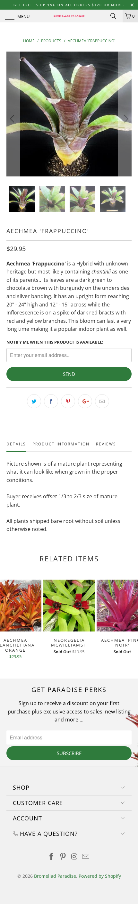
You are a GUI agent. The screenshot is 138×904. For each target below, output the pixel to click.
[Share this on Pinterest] (68, 401)
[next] (125, 119)
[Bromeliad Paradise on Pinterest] (63, 857)
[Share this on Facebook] (51, 401)
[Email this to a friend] (102, 401)
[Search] (115, 16)
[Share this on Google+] (85, 401)
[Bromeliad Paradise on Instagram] (74, 857)
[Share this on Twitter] (34, 401)
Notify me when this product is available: (54, 342)
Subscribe (69, 753)
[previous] (13, 119)
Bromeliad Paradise (55, 876)
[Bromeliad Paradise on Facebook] (51, 857)
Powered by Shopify (100, 876)
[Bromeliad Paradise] (69, 16)
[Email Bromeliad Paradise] (86, 857)
